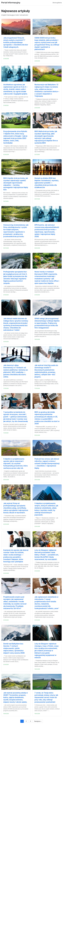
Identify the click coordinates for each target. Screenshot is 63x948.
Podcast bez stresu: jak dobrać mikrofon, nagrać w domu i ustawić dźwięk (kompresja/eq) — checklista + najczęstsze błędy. (47, 463)
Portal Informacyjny (10, 2)
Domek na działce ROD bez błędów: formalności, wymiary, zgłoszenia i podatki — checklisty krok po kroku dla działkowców (47, 182)
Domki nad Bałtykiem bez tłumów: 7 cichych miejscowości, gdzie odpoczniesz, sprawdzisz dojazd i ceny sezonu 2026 (14, 648)
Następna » (37, 721)
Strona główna (57, 2)
